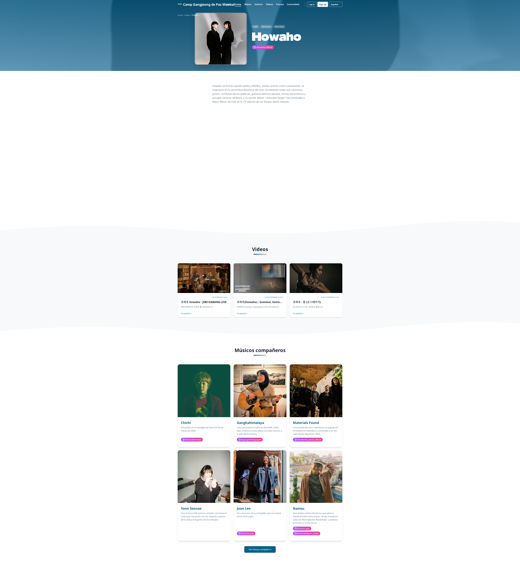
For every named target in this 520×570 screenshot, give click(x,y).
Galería (259, 4)
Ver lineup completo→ (260, 549)
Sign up (322, 4)
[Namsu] (316, 476)
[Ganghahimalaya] (260, 390)
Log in (312, 4)
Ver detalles (186, 313)
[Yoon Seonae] (204, 476)
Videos (269, 4)
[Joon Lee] (260, 476)
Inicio (229, 4)
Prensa (280, 4)
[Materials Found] (316, 390)
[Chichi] (204, 390)
